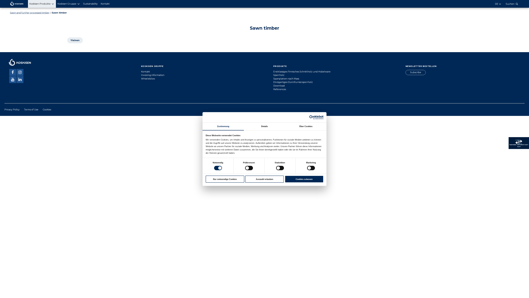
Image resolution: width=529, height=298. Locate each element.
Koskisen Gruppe (66, 3)
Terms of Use (31, 109)
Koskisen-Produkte (40, 3)
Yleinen (75, 40)
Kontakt (105, 3)
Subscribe (415, 72)
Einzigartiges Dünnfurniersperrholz (293, 82)
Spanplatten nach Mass (286, 78)
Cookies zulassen (304, 179)
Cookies (47, 109)
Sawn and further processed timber (29, 12)
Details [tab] (264, 126)
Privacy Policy (12, 109)
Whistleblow (148, 78)
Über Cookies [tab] (305, 126)
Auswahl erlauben (264, 179)
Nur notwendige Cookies (225, 179)
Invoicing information (152, 75)
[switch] (249, 168)
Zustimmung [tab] (223, 126)
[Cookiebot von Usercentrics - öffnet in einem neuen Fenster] (311, 117)
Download (279, 85)
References (279, 89)
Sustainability (90, 3)
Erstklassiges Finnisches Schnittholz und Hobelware (301, 71)
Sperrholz (278, 75)
